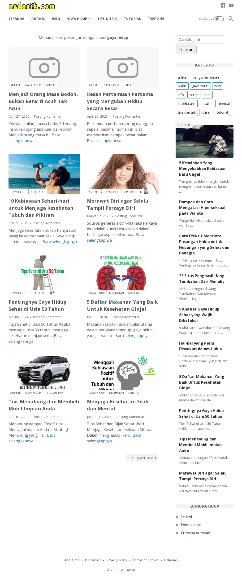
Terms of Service (146, 560)
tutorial (222, 112)
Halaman (171, 560)
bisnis (182, 86)
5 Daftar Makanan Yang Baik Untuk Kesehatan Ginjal (201, 382)
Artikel (38, 18)
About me (71, 560)
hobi (217, 86)
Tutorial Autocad (195, 533)
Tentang (156, 18)
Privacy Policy (116, 560)
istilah (194, 95)
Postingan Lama (141, 458)
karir (127, 85)
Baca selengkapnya (104, 140)
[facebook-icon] (223, 5)
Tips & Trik (107, 18)
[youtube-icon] (231, 5)
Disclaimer (93, 560)
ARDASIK (128, 570)
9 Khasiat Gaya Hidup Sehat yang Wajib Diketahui (199, 314)
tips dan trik (133, 192)
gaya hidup (33, 85)
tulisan (206, 112)
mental (50, 85)
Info (56, 18)
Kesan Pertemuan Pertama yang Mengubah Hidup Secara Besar (120, 101)
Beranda (16, 18)
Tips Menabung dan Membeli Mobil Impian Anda (200, 444)
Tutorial (132, 18)
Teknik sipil (190, 525)
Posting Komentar (48, 116)
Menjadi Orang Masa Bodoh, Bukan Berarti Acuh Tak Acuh (43, 101)
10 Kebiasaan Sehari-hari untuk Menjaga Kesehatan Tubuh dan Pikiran (41, 208)
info (181, 95)
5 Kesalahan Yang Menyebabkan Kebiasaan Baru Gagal (203, 168)
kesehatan (38, 192)
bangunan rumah (206, 77)
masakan (134, 293)
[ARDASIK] (35, 6)
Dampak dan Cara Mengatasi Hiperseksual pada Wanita (202, 207)
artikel (15, 85)
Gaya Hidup (77, 18)
